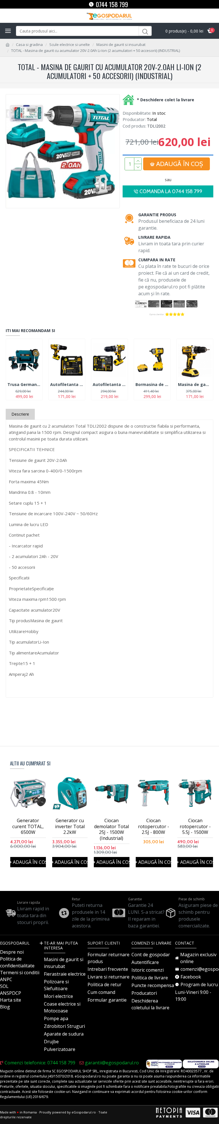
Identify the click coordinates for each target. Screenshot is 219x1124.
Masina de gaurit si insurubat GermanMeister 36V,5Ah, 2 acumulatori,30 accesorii (195, 384)
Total (152, 119)
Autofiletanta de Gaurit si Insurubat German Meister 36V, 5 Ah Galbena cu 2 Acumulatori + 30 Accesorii (67, 384)
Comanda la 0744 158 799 (170, 191)
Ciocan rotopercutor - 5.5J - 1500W (195, 826)
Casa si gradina (29, 44)
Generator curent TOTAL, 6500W (28, 826)
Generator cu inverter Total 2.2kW (70, 826)
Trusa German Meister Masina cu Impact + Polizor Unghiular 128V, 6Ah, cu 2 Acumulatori (24, 384)
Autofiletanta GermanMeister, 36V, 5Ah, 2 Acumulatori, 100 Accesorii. (109, 384)
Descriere (20, 414)
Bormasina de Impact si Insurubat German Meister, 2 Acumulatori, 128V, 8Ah (152, 384)
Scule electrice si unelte (69, 44)
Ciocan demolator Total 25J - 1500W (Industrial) (111, 829)
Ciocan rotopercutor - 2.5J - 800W (153, 826)
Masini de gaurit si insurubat (120, 44)
